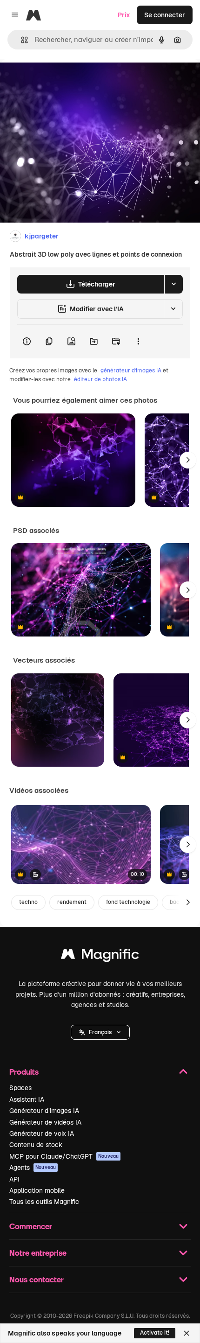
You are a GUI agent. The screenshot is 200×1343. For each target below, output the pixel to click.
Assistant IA (26, 1099)
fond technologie (128, 902)
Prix (124, 15)
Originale (61, 80)
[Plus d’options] (138, 341)
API (14, 1179)
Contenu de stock (35, 1144)
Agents (32, 1167)
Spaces (20, 1088)
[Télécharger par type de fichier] (173, 284)
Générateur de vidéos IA (45, 1122)
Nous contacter (36, 1279)
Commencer (30, 1226)
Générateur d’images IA (44, 1110)
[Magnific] (100, 956)
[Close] (186, 1333)
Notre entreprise (38, 1253)
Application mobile (37, 1190)
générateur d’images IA (130, 370)
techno (28, 902)
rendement (72, 902)
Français (100, 1032)
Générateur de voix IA (41, 1133)
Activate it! (154, 1332)
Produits (24, 1072)
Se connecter (164, 15)
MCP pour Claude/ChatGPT (64, 1156)
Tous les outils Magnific (44, 1201)
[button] (100, 1032)
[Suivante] (188, 460)
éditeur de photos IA (100, 379)
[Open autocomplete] (20, 39)
